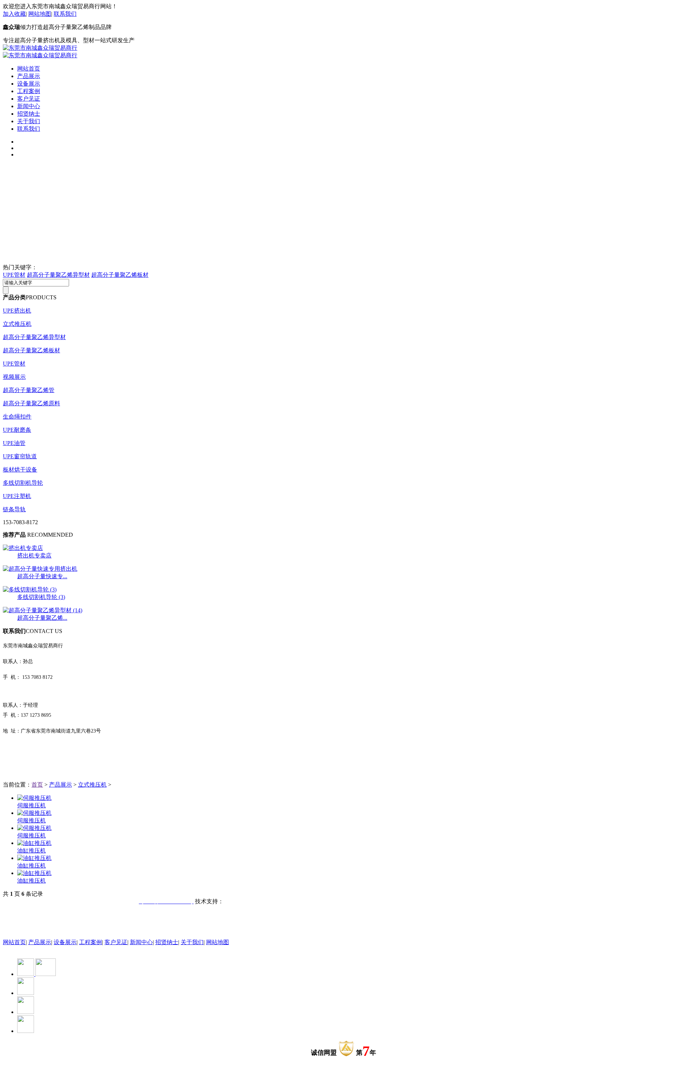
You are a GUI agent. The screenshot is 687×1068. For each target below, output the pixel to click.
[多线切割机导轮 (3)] (30, 589)
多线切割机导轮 (23, 483)
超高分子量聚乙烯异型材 (58, 275)
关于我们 (28, 121)
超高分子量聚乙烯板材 (119, 275)
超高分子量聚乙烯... (42, 618)
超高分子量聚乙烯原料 (31, 403)
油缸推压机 (31, 850)
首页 (37, 785)
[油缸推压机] (34, 843)
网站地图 (39, 14)
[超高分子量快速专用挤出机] (40, 569)
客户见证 (28, 99)
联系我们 (65, 14)
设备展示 (28, 84)
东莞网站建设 (241, 901)
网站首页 (28, 69)
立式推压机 (17, 324)
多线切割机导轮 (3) (41, 597)
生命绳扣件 (17, 417)
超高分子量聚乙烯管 (28, 390)
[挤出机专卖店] (23, 548)
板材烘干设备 (20, 470)
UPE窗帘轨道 (20, 456)
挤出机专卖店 (34, 555)
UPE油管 (14, 443)
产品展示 (28, 76)
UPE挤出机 (17, 311)
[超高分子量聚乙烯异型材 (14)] (42, 610)
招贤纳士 (28, 114)
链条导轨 (14, 509)
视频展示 (14, 377)
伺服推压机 (31, 805)
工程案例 (28, 91)
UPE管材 (14, 275)
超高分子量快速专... (42, 576)
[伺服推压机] (34, 798)
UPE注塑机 (17, 496)
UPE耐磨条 (17, 430)
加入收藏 (14, 14)
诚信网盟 (324, 1052)
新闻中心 (28, 106)
